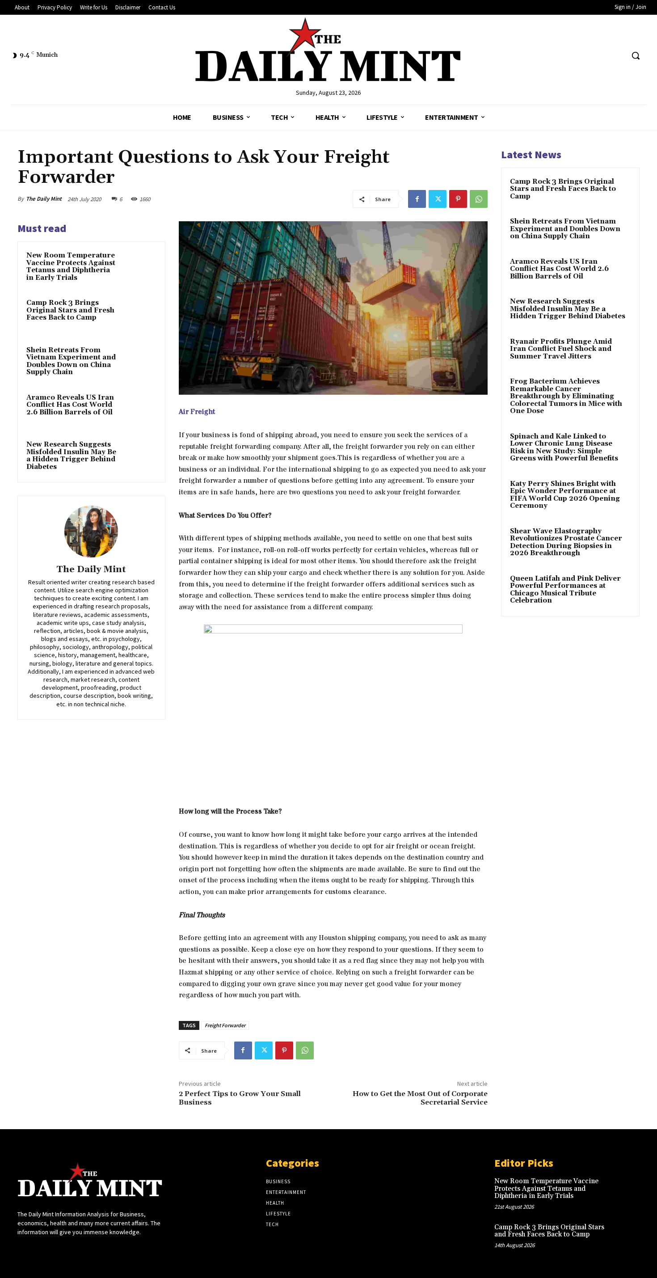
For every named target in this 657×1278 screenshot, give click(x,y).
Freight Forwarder (225, 1025)
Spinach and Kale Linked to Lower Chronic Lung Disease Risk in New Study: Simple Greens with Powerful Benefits (564, 447)
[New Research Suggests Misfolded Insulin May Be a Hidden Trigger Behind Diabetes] (139, 456)
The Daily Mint (44, 198)
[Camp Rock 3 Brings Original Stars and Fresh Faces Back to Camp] (139, 315)
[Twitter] (437, 199)
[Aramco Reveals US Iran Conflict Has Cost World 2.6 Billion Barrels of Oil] (139, 409)
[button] (635, 55)
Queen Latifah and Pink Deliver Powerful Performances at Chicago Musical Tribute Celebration (565, 589)
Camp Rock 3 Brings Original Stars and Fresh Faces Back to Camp (70, 310)
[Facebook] (417, 199)
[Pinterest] (458, 199)
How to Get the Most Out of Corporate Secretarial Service (420, 1098)
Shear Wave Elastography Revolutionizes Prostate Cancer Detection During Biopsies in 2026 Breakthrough (566, 542)
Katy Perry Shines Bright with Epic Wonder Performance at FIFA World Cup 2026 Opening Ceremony (565, 495)
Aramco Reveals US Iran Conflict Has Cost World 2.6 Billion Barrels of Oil (70, 405)
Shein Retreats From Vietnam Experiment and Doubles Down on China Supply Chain (71, 361)
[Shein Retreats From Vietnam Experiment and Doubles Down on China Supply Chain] (139, 362)
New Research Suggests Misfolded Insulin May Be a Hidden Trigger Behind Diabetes (71, 455)
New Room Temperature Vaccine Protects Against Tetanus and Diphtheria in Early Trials (70, 266)
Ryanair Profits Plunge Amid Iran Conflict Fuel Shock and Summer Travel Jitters (561, 349)
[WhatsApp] (479, 199)
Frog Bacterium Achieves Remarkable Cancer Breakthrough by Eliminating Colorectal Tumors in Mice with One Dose (566, 396)
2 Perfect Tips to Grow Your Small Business (240, 1098)
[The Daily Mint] (91, 531)
